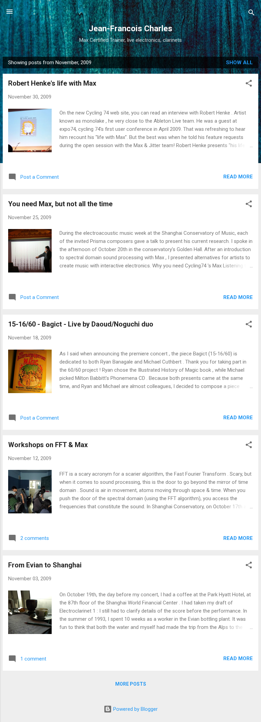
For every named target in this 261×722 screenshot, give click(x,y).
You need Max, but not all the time (60, 204)
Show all (239, 62)
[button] (249, 84)
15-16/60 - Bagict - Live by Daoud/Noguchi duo (80, 324)
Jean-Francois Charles (130, 28)
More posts (130, 684)
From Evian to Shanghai (45, 565)
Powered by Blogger (135, 709)
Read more (238, 177)
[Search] (251, 13)
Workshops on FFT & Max (48, 445)
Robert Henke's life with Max (52, 83)
